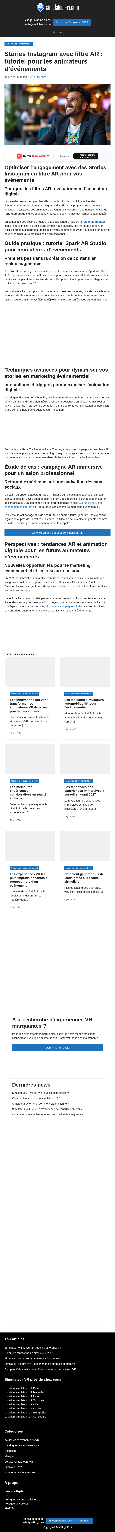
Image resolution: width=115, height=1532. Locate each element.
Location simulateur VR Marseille (24, 1392)
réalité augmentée (94, 221)
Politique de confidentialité (20, 1499)
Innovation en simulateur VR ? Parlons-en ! (69, 1520)
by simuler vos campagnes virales (62, 606)
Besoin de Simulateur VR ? (72, 22)
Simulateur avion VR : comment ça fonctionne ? (40, 1103)
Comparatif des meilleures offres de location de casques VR (48, 1114)
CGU (7, 1495)
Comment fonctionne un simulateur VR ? (36, 1098)
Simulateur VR (13, 1467)
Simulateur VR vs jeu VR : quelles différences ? (40, 1092)
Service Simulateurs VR (18, 1461)
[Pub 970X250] (57, 441)
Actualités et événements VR (18, 44)
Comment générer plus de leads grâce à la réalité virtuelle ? (84, 877)
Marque (9, 1456)
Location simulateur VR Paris (21, 1388)
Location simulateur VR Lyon (21, 1396)
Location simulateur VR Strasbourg (25, 1416)
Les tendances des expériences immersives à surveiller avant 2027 (84, 790)
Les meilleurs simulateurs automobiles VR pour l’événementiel (84, 703)
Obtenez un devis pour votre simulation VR (57, 532)
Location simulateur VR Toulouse (24, 1400)
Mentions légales (14, 1491)
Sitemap (9, 1507)
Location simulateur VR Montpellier (25, 1412)
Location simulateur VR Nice (21, 1404)
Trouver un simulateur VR (19, 1472)
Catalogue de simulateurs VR (22, 1445)
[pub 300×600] (57, 1318)
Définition (10, 1450)
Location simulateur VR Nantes (23, 1408)
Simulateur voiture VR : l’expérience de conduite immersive (47, 1109)
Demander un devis (57, 1047)
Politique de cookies (16, 1503)
